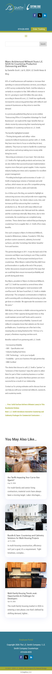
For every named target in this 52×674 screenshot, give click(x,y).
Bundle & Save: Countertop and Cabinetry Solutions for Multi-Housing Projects (26, 536)
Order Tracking (39, 29)
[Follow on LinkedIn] (45, 15)
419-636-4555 (23, 29)
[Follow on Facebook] (35, 15)
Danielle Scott (13, 70)
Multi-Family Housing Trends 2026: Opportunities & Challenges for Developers (22, 596)
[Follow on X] (40, 15)
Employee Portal (26, 639)
